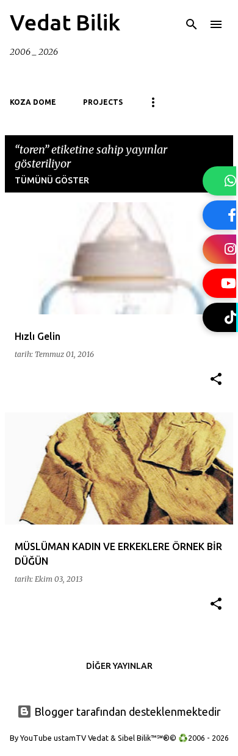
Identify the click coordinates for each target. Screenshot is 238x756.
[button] (216, 380)
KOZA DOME (33, 102)
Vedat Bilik (65, 22)
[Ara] (191, 24)
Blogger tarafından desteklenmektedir (126, 711)
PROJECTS (103, 102)
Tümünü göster (52, 180)
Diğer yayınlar (119, 666)
